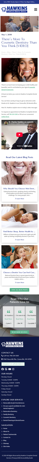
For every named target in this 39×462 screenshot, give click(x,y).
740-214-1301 (13, 114)
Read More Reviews (19, 332)
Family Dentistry (8, 414)
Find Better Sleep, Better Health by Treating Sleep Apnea (19, 231)
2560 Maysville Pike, (17, 359)
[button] (2, 369)
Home (3, 52)
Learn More (20, 199)
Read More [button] (8, 319)
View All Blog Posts (19, 290)
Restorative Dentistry (10, 411)
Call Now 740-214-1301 (11, 356)
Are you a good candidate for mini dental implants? (14, 407)
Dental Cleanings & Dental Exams (13, 420)
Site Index (6, 446)
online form (5, 117)
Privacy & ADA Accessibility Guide (22, 458)
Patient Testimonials (9, 434)
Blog (8, 52)
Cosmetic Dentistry (9, 417)
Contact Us (6, 437)
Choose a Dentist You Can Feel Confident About (19, 272)
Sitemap (6, 443)
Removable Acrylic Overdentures (13, 403)
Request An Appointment (13, 364)
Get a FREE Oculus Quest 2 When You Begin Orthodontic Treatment (20, 2)
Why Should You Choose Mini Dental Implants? (19, 188)
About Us (6, 431)
